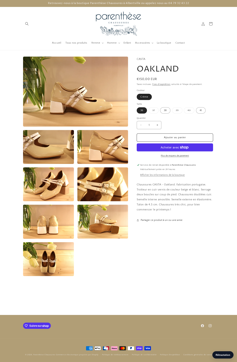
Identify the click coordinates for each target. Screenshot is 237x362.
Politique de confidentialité (144, 354)
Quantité (141, 118)
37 (155, 111)
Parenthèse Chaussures (44, 355)
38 (165, 110)
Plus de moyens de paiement (175, 156)
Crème (144, 96)
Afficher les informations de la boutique (162, 174)
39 (179, 111)
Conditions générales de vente (197, 354)
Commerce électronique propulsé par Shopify (77, 355)
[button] (27, 24)
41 (201, 110)
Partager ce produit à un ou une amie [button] (162, 220)
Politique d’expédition (170, 354)
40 (191, 111)
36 (141, 110)
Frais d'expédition (161, 84)
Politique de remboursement (115, 354)
